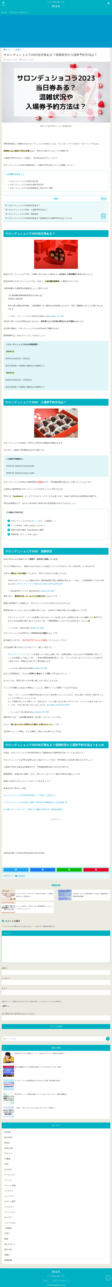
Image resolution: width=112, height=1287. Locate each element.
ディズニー (9, 1207)
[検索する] (108, 1039)
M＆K (56, 6)
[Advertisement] (56, 31)
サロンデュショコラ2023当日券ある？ (24, 205)
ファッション (10, 1212)
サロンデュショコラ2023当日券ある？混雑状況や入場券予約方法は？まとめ (40, 218)
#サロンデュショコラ (17, 654)
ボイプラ (8, 1217)
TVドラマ (8, 1153)
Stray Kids (8, 1148)
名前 (5, 968)
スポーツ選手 (10, 1201)
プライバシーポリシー (19, 12)
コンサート (9, 1191)
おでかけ (8, 1169)
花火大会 (8, 1249)
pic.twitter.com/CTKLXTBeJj (58, 705)
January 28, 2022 (37, 628)
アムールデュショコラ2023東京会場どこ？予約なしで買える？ (30, 795)
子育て (7, 1233)
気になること (10, 1244)
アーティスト (10, 1175)
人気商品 (17, 50)
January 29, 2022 (47, 591)
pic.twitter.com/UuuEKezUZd (51, 584)
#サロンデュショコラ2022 (28, 584)
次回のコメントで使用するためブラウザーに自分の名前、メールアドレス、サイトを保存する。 (32, 1001)
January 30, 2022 (57, 316)
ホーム (4, 12)
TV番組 (7, 1159)
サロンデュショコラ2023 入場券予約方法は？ (28, 210)
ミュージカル (10, 1223)
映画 (6, 1239)
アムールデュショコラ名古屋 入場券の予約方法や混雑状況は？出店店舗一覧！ (36, 802)
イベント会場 (10, 1185)
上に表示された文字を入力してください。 (19, 1014)
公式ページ (34, 521)
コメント (9, 933)
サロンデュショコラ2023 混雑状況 (23, 214)
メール (6, 978)
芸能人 (7, 1255)
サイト (4, 988)
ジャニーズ (9, 1196)
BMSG (7, 1143)
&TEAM (7, 1132)
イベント (8, 1180)
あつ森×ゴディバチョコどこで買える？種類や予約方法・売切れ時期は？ (34, 809)
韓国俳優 (8, 1260)
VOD (6, 1164)
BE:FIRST (8, 1137)
